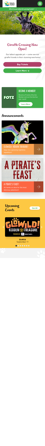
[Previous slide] (3, 227)
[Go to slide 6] (26, 245)
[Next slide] (41, 227)
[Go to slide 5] (24, 245)
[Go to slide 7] (28, 245)
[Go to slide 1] (16, 245)
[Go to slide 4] (22, 245)
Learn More (25, 104)
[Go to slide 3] (20, 245)
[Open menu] (39, 3)
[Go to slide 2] (18, 245)
